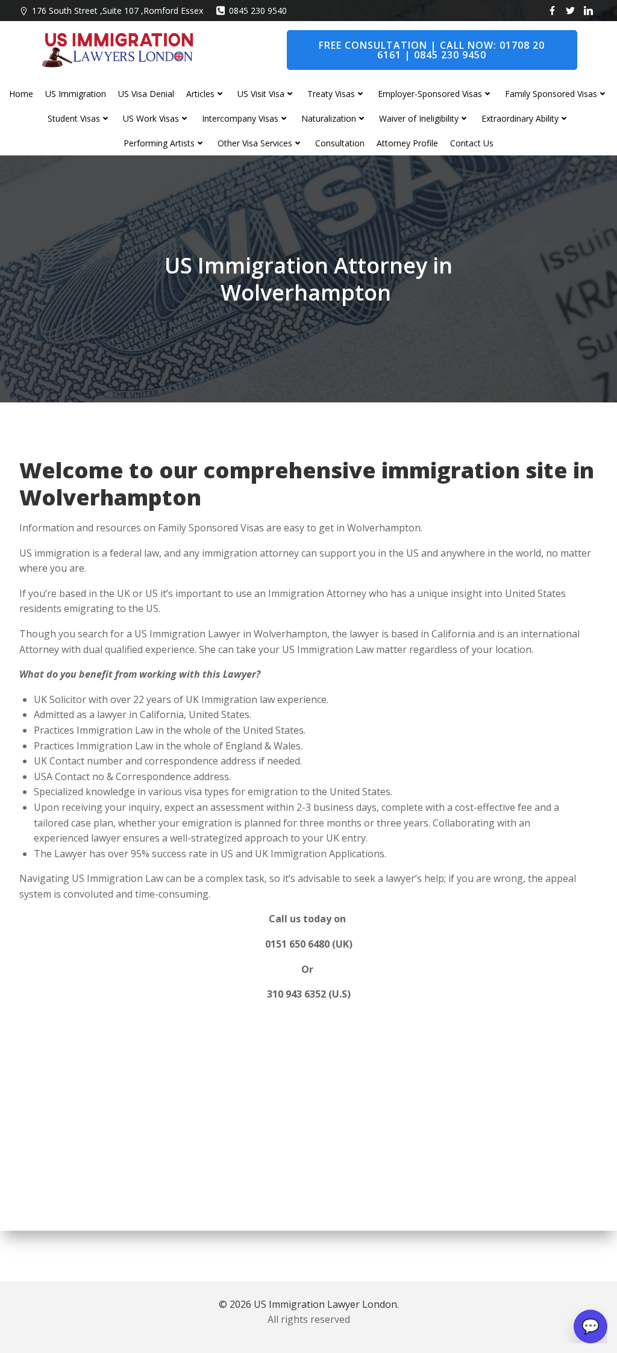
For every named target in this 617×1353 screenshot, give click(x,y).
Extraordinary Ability (520, 118)
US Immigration (75, 93)
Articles (200, 93)
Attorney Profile (407, 143)
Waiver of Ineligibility (419, 118)
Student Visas (74, 118)
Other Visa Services (255, 143)
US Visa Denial (146, 93)
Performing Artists (159, 143)
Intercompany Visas (240, 118)
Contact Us (471, 143)
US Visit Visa (260, 93)
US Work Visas (151, 118)
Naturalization (328, 118)
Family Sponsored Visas (551, 93)
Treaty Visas (331, 93)
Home (21, 93)
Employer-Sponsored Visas (430, 93)
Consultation (340, 143)
